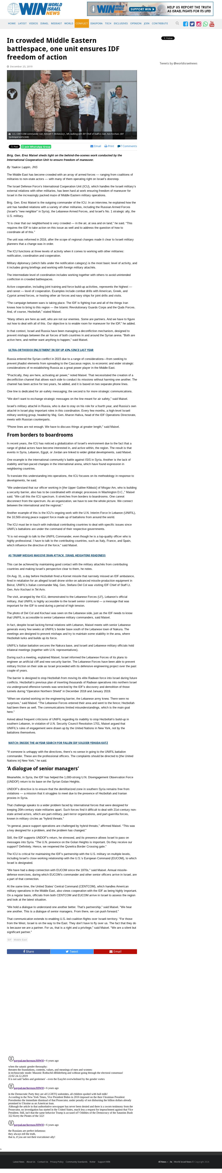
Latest (22, 23)
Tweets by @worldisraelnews (178, 63)
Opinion (136, 23)
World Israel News (182, 1162)
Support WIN (104, 1162)
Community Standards (76, 1162)
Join (147, 23)
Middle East (20, 940)
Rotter (93, 1162)
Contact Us (42, 1162)
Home (12, 23)
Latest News (18, 1162)
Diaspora (96, 23)
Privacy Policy (56, 1162)
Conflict (82, 23)
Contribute (160, 23)
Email (97, 146)
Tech (108, 23)
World (68, 23)
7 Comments (128, 146)
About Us (31, 1162)
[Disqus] (72, 1003)
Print (110, 146)
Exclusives (121, 23)
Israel (44, 23)
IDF (9, 940)
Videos (33, 23)
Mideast (56, 23)
